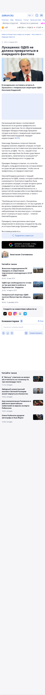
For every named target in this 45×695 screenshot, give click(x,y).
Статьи (26, 20)
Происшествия (35, 20)
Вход (41, 321)
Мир (12, 20)
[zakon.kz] (8, 15)
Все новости (36, 34)
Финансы (18, 20)
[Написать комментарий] (22, 327)
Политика (5, 20)
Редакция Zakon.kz (8, 37)
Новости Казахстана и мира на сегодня (16, 34)
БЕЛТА (17, 138)
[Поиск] (37, 15)
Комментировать (36, 333)
